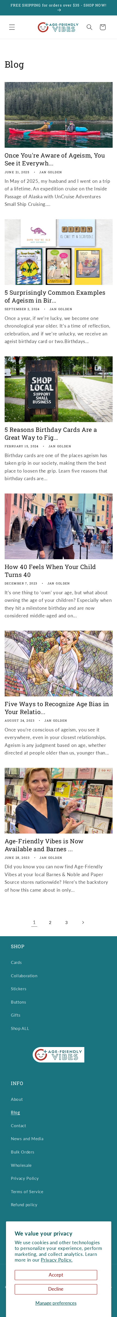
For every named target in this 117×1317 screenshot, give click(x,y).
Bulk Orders (22, 1151)
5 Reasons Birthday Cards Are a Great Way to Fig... (51, 433)
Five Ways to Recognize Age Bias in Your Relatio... (57, 708)
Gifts (15, 1015)
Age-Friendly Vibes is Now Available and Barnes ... (44, 845)
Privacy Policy (25, 1178)
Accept (56, 1275)
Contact (18, 1125)
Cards (16, 962)
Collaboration (24, 975)
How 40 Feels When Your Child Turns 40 (50, 571)
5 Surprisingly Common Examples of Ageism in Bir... (55, 296)
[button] (12, 27)
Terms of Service (27, 1191)
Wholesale (21, 1165)
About (17, 1099)
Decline (55, 1289)
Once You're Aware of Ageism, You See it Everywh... (55, 159)
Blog (15, 1112)
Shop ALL (20, 1028)
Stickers (18, 988)
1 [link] (34, 922)
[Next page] (82, 922)
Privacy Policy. (56, 1260)
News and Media (27, 1138)
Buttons (18, 1001)
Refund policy (24, 1204)
